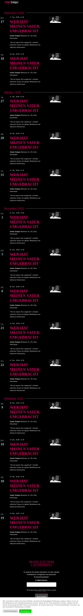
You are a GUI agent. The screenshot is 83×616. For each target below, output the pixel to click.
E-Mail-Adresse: (41, 580)
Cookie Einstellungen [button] (10, 611)
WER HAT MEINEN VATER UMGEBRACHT (24, 26)
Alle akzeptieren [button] (25, 611)
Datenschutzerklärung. (41, 591)
